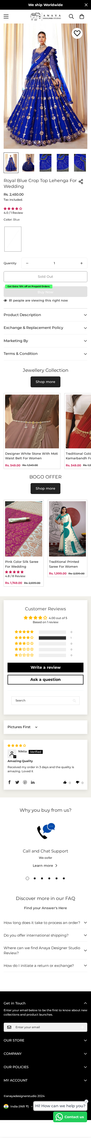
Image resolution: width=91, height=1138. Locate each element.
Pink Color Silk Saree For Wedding (21, 564)
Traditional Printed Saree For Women (64, 564)
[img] (17, 745)
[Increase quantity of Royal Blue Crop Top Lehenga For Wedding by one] (81, 263)
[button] (81, 16)
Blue (12, 239)
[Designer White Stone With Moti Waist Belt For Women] (32, 421)
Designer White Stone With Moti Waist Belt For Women (31, 456)
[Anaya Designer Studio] (46, 17)
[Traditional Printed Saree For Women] (67, 529)
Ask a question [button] (45, 679)
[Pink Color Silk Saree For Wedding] (23, 529)
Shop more (45, 382)
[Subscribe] (82, 1027)
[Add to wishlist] (77, 33)
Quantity (10, 263)
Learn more (43, 865)
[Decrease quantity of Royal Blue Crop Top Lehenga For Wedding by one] (27, 263)
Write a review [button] (46, 667)
